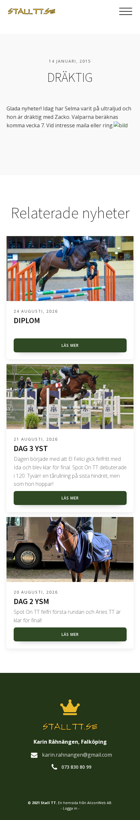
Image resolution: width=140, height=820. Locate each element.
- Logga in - (70, 808)
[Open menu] (125, 12)
